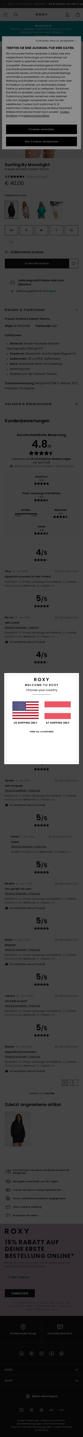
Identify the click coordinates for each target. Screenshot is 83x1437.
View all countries (41, 731)
